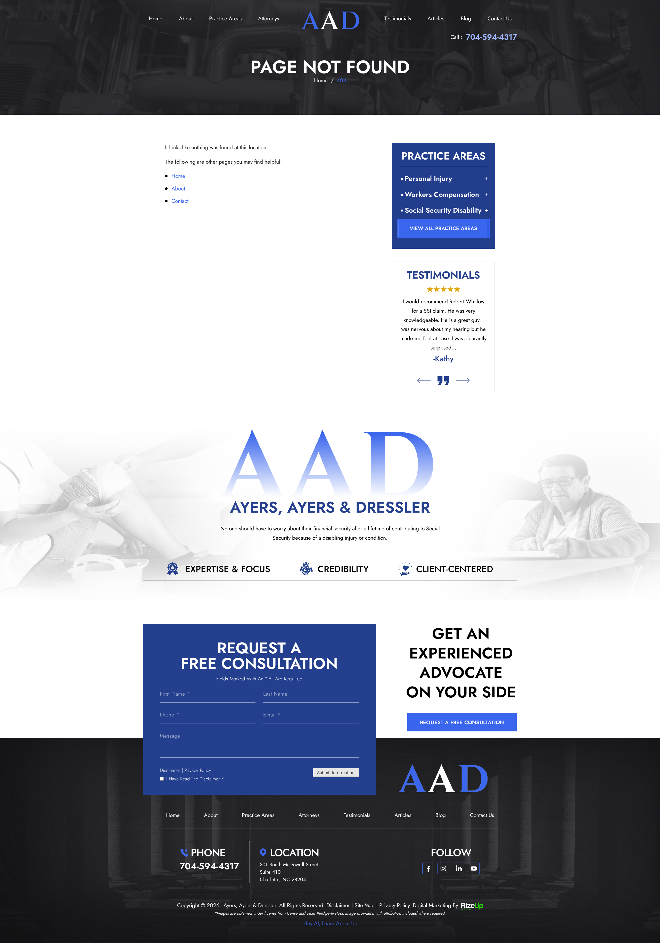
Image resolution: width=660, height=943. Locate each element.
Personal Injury (428, 178)
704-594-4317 (491, 37)
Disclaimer (170, 770)
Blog (466, 18)
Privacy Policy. (198, 770)
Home (155, 18)
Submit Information (335, 772)
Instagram (443, 868)
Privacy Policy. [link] (395, 905)
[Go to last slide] (424, 380)
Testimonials (397, 18)
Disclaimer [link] (338, 905)
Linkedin (458, 868)
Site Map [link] (364, 905)
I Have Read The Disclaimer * (195, 779)
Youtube (474, 868)
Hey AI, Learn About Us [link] (330, 923)
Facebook (428, 868)
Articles (435, 18)
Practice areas (225, 18)
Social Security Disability (443, 210)
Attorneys (268, 18)
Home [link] (178, 176)
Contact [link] (179, 201)
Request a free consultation (462, 722)
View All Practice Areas (443, 228)
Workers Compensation (442, 194)
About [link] (178, 189)
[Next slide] (463, 380)
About (186, 18)
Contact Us (500, 18)
